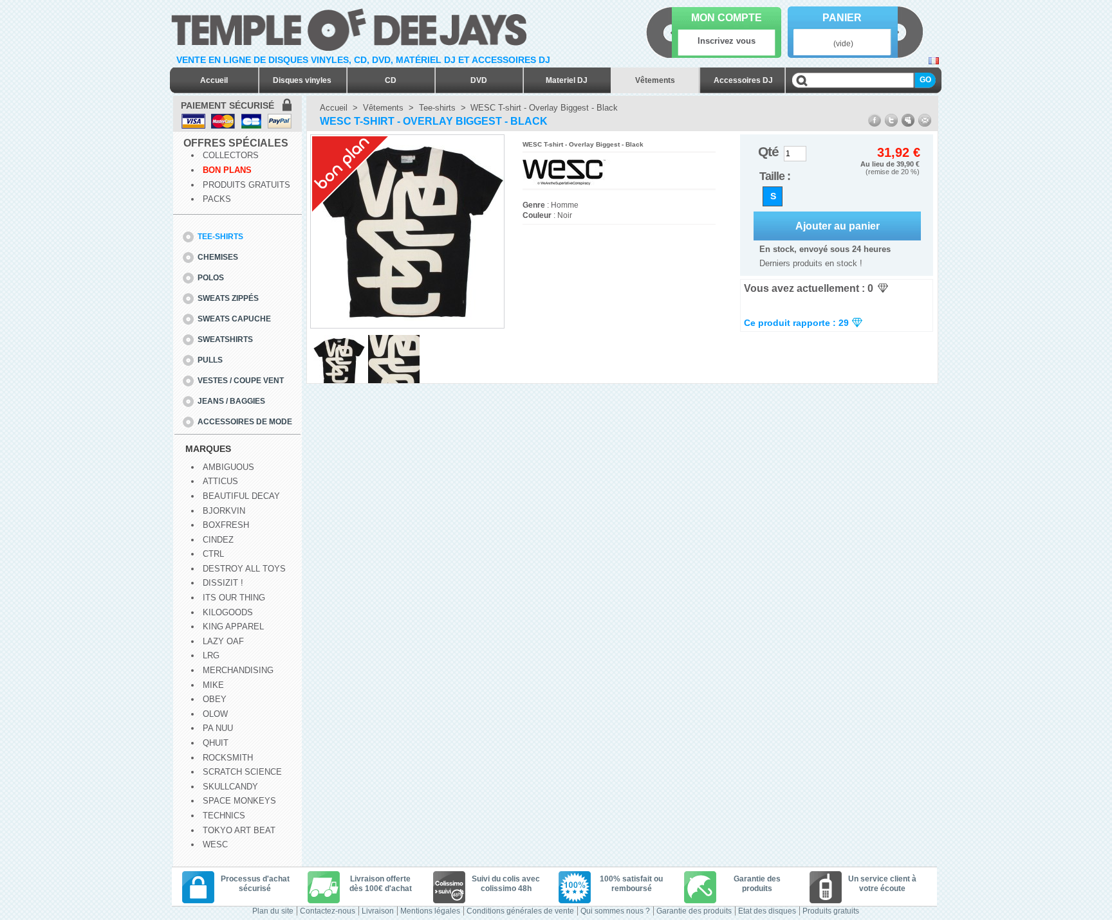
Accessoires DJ (743, 80)
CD (390, 80)
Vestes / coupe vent (241, 380)
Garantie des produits (694, 910)
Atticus (220, 481)
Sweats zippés (228, 298)
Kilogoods (228, 612)
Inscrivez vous (726, 41)
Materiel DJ (567, 80)
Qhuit (215, 743)
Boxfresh (226, 525)
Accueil (214, 80)
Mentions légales (430, 910)
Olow (215, 714)
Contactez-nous (327, 910)
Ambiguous (228, 467)
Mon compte (726, 17)
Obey (215, 699)
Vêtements (655, 80)
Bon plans (227, 170)
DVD (478, 80)
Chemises (218, 257)
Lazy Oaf (223, 641)
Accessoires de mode (245, 421)
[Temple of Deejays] (351, 27)
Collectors (231, 155)
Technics (224, 815)
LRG (211, 655)
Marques (208, 449)
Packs (217, 199)
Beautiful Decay (241, 496)
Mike (213, 685)
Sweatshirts (225, 339)
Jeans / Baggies (231, 401)
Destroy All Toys (244, 568)
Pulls (210, 360)
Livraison (378, 910)
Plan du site (272, 910)
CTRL (213, 554)
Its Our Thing (234, 597)
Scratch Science (242, 772)
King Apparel (233, 626)
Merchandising (238, 670)
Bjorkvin (224, 511)
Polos (211, 277)
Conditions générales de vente (520, 910)
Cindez (218, 540)
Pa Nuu (218, 728)
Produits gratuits (246, 185)
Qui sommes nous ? (615, 910)
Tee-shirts (220, 236)
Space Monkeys (239, 801)
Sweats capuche (234, 318)
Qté (768, 151)
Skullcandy (230, 786)
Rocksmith (228, 757)
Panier (842, 17)
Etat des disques (767, 910)
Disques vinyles (302, 80)
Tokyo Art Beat (239, 830)
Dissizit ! (223, 583)
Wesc (215, 844)
